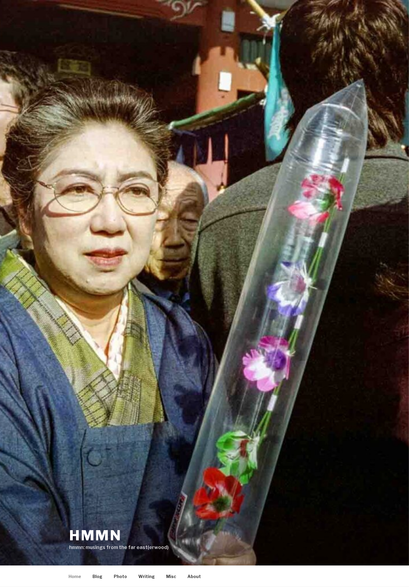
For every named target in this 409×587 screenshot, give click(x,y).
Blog (97, 576)
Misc (171, 576)
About (194, 576)
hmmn (95, 535)
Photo (120, 576)
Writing (146, 576)
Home (75, 576)
